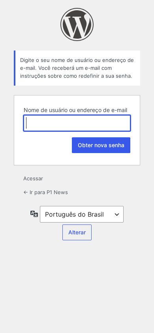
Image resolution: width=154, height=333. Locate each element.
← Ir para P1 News (45, 192)
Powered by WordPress (77, 24)
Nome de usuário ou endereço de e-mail (75, 110)
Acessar (33, 178)
